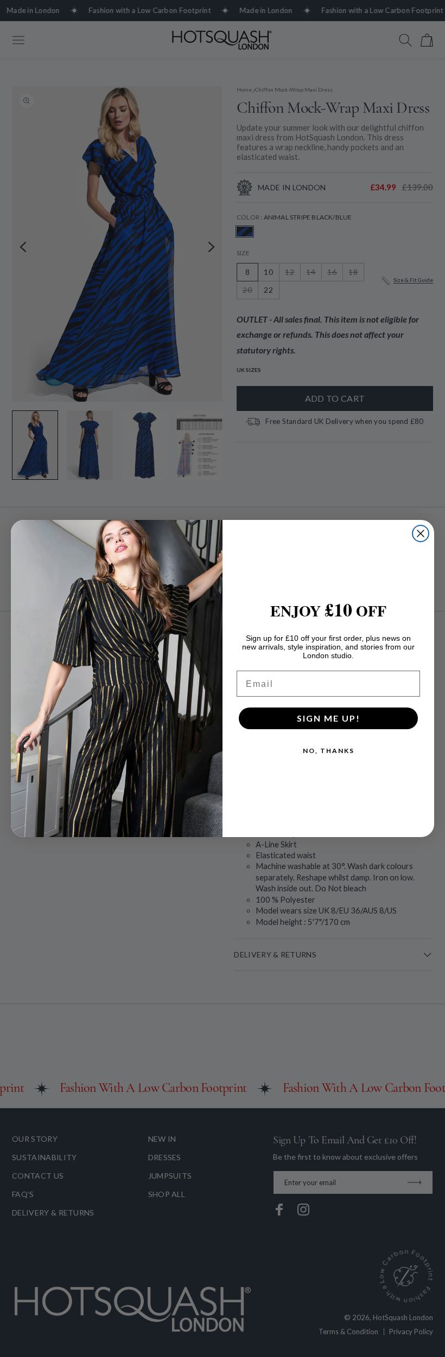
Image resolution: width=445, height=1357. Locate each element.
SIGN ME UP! (328, 718)
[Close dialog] (420, 533)
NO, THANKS (328, 751)
